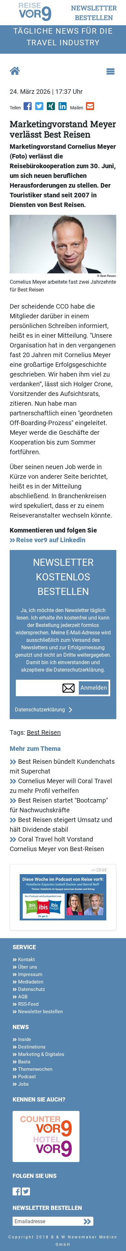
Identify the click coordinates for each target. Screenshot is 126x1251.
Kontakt (26, 959)
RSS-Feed (27, 1004)
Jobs (23, 1084)
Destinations (31, 1047)
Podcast (26, 1077)
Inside (24, 1039)
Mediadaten (30, 982)
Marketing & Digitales (40, 1054)
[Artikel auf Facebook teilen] (28, 108)
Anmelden (93, 688)
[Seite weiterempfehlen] (90, 108)
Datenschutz (31, 989)
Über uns (27, 967)
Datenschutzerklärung (40, 710)
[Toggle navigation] (110, 71)
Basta (23, 1062)
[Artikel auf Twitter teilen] (39, 108)
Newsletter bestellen (40, 1012)
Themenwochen (34, 1069)
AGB (22, 997)
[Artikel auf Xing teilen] (51, 108)
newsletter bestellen (94, 13)
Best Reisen (44, 732)
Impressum (29, 974)
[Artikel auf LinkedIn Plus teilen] (63, 108)
